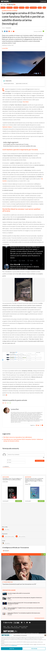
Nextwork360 (6, 633)
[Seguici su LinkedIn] (21, 622)
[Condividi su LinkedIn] (5, 31)
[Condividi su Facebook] (7, 31)
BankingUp (17, 7)
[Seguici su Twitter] (24, 622)
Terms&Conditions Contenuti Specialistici (11, 627)
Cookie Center (24, 627)
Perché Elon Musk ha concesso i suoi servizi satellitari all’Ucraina (19, 146)
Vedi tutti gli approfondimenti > (39, 618)
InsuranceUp (22, 7)
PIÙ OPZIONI (34, 648)
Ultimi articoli (3, 7)
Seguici (15, 622)
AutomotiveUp (10, 7)
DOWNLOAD (18, 501)
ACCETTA (11, 648)
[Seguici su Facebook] (27, 622)
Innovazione (8, 27)
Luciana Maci (5, 48)
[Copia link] (11, 31)
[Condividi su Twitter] (2, 31)
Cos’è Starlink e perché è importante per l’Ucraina (15, 144)
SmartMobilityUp (34, 7)
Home (3, 27)
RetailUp (28, 7)
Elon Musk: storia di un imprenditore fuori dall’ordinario (17, 437)
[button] (3, 4)
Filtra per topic (7, 554)
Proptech (41, 7)
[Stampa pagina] (9, 31)
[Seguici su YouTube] (29, 622)
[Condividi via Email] (14, 31)
